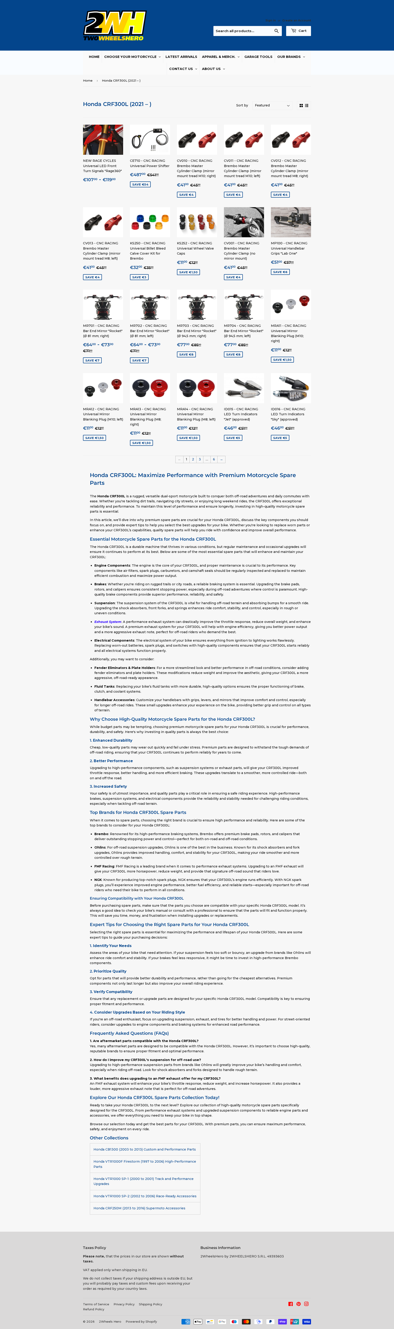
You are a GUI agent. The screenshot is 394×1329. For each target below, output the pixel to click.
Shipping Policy (150, 1304)
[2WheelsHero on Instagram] (306, 1305)
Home (88, 80)
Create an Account (296, 20)
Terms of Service (96, 1304)
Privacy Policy (124, 1304)
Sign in (270, 20)
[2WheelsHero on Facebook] (290, 1305)
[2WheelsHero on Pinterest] (298, 1305)
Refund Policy (93, 1309)
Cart (302, 30)
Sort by (242, 105)
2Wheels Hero (110, 1321)
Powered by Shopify (141, 1321)
